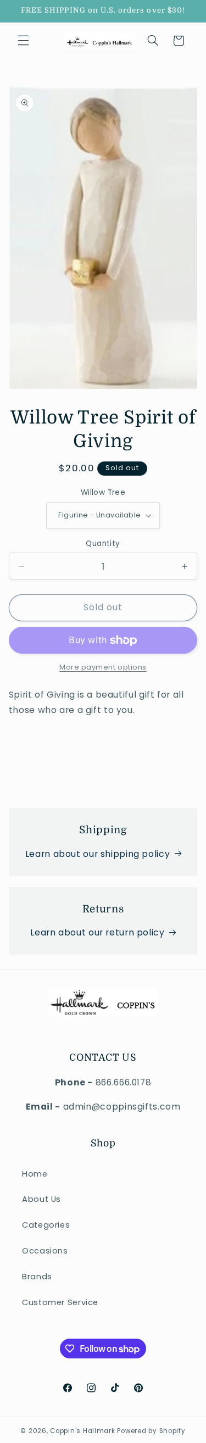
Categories (46, 1224)
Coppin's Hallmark (82, 1431)
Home (35, 1173)
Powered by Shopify (151, 1431)
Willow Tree (103, 492)
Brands (37, 1276)
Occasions (45, 1250)
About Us (41, 1199)
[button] (23, 40)
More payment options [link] (103, 667)
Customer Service (60, 1302)
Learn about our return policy (97, 932)
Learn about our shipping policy (97, 854)
